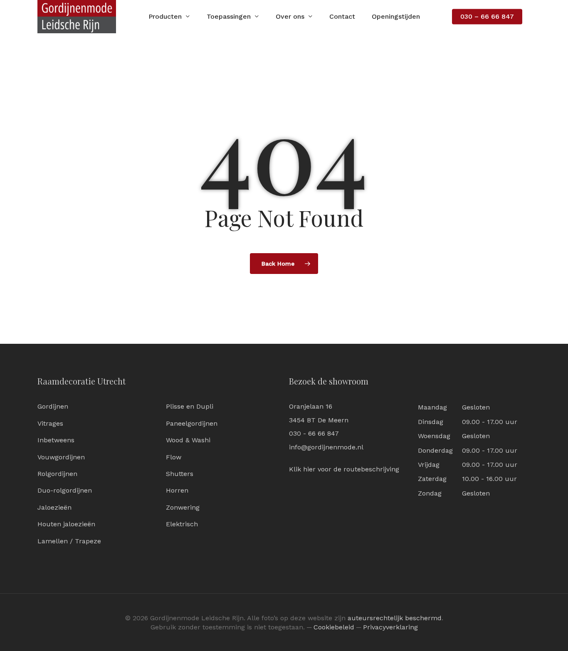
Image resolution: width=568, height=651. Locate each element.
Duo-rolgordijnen (64, 490)
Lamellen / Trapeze (69, 541)
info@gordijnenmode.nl (326, 447)
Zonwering (183, 507)
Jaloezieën (54, 507)
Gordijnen (52, 406)
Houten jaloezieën (66, 524)
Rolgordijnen (57, 474)
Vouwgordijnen (61, 457)
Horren (177, 490)
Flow (173, 457)
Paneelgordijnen (191, 423)
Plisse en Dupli (189, 406)
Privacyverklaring (390, 627)
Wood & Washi (188, 440)
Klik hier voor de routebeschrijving (344, 469)
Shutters (179, 474)
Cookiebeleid (334, 627)
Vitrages (50, 423)
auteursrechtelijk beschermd (395, 618)
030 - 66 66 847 (314, 433)
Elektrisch (182, 524)
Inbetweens (55, 440)
